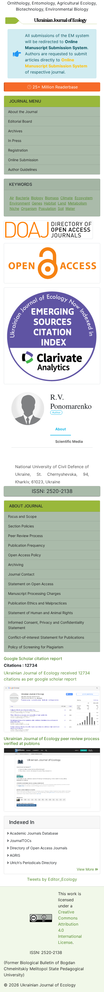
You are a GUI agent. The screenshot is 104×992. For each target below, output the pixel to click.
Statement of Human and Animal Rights (40, 613)
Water (70, 208)
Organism (29, 208)
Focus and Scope (22, 516)
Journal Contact (21, 574)
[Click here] (52, 709)
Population (47, 208)
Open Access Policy (24, 555)
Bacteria (22, 198)
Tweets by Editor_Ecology (52, 879)
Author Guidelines (22, 169)
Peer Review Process (25, 536)
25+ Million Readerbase (54, 86)
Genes (37, 203)
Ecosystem (84, 198)
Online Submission (23, 160)
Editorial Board (20, 121)
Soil (61, 208)
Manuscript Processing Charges (34, 593)
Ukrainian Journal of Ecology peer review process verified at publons (51, 741)
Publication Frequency (26, 545)
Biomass (52, 198)
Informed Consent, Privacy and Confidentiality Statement (46, 625)
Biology (37, 198)
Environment (20, 203)
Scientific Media (69, 441)
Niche (14, 208)
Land (62, 203)
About (60, 429)
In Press (14, 140)
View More (86, 869)
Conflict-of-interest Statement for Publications (46, 637)
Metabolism (77, 203)
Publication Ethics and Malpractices (37, 603)
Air (12, 198)
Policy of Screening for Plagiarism (35, 647)
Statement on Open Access (30, 584)
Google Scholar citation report (33, 658)
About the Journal (22, 111)
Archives (15, 131)
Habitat (50, 203)
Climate (66, 198)
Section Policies (21, 526)
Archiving (15, 564)
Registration (18, 150)
